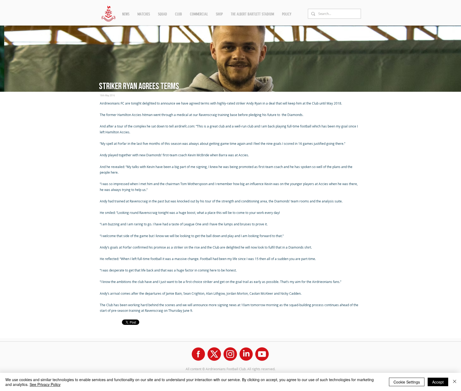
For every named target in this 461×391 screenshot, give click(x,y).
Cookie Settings (407, 382)
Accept (438, 382)
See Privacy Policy (45, 384)
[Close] (454, 382)
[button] (125, 14)
